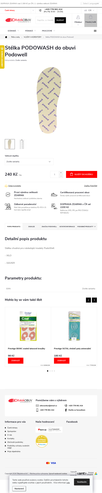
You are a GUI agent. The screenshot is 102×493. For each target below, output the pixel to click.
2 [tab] (50, 371)
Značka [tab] (49, 227)
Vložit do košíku (83, 174)
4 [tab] (54, 371)
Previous (88, 300)
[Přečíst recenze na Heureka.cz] (42, 441)
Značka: (90, 186)
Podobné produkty (85, 227)
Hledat (60, 20)
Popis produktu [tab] (13, 227)
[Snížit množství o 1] (61, 176)
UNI (27, 339)
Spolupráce (11, 431)
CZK (89, 10)
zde (68, 482)
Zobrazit (15, 360)
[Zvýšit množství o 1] (61, 172)
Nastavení (19, 488)
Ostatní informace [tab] (67, 227)
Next (94, 300)
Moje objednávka (13, 451)
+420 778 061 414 (75, 405)
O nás (9, 435)
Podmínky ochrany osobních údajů (18, 447)
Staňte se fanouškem (76, 410)
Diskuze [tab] (31, 227)
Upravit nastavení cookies (58, 474)
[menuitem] (13, 31)
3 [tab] (52, 371)
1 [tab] (47, 371)
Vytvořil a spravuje (73, 473)
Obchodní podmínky (15, 442)
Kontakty (10, 438)
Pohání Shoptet (90, 473)
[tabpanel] (28, 337)
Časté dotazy (10, 10)
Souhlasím (82, 482)
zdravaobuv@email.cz (48, 405)
